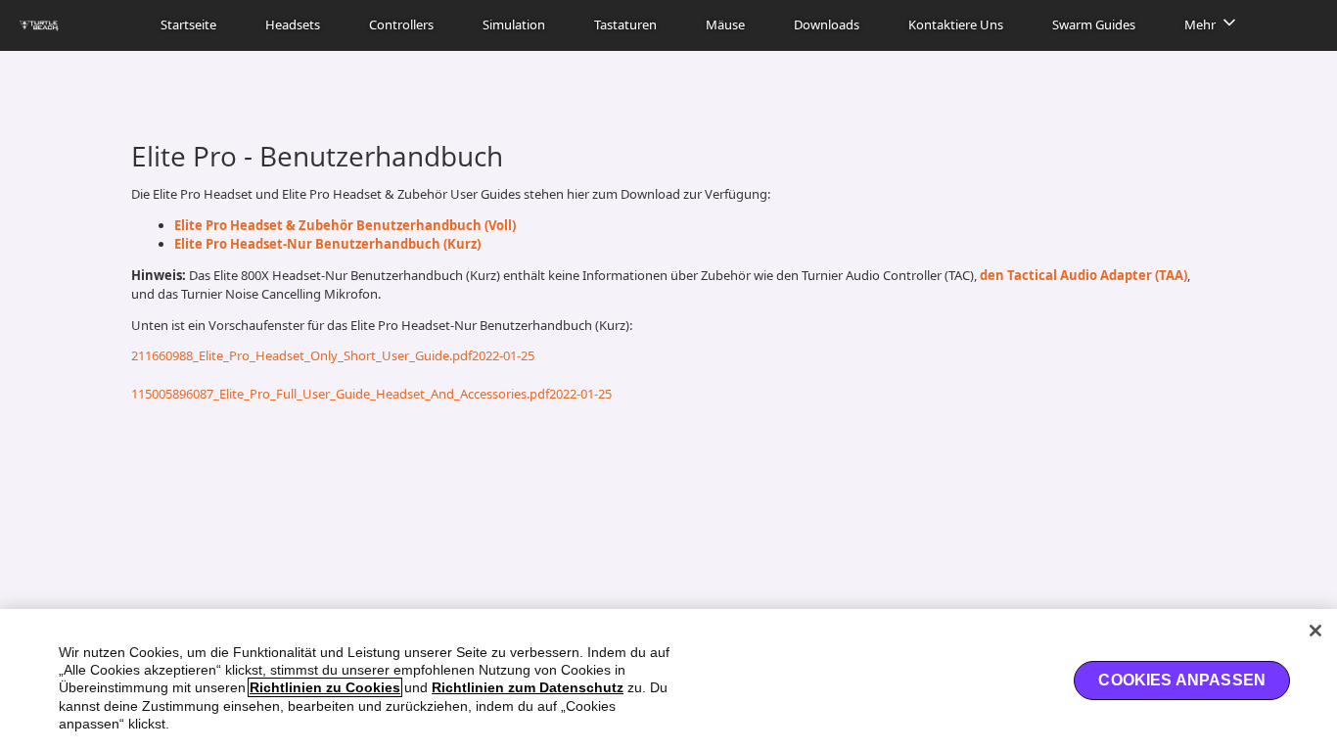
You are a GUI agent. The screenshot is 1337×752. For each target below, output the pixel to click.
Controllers (401, 24)
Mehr (1200, 24)
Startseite (188, 24)
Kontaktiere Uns (955, 24)
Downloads (826, 24)
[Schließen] (1315, 630)
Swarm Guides (1093, 24)
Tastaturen (625, 24)
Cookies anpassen (1182, 680)
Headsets (292, 24)
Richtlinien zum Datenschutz (527, 687)
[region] (668, 680)
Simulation (514, 24)
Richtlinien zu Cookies (325, 687)
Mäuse (725, 24)
